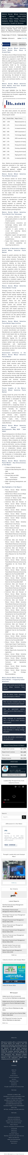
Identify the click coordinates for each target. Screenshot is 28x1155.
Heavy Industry (14, 1124)
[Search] (22, 2)
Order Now (14, 761)
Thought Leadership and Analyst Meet (14, 1086)
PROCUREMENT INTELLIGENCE (14, 1102)
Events (14, 1071)
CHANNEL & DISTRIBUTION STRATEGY (14, 1100)
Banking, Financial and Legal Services (14, 1135)
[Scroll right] (26, 44)
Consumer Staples (14, 1133)
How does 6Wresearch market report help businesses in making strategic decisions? (14, 729)
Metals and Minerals (14, 1137)
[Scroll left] (2, 44)
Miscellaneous (14, 1141)
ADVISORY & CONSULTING (14, 1094)
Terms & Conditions (14, 1077)
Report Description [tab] (6, 44)
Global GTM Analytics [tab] (23, 44)
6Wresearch (10, 1154)
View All (14, 882)
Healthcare (14, 1130)
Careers (14, 1073)
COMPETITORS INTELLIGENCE (14, 1098)
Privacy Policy (14, 1075)
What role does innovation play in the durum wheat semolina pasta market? (14, 702)
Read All (5, 1023)
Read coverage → (11, 845)
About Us (14, 1070)
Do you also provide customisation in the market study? (14, 738)
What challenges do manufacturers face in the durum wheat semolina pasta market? (14, 720)
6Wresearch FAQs (14, 1081)
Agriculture (14, 1143)
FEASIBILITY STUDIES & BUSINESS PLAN (14, 1096)
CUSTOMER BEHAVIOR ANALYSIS (14, 1103)
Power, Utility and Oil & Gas (14, 1122)
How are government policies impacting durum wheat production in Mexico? (14, 711)
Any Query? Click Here (14, 775)
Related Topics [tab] (14, 44)
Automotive (14, 1132)
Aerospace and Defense (14, 1117)
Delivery (14, 1079)
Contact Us (14, 1084)
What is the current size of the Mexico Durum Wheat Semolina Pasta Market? (14, 687)
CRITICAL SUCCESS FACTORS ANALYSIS (14, 1109)
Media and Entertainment (14, 1139)
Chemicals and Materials (14, 1119)
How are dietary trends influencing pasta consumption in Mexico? (14, 695)
